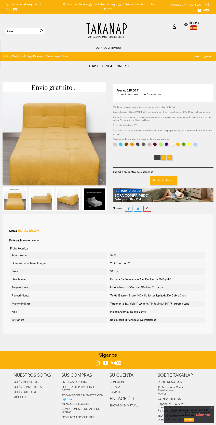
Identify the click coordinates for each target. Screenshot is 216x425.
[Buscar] (41, 31)
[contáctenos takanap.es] (15, 9)
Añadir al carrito (165, 180)
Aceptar (189, 419)
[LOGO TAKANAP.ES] (106, 30)
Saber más (203, 414)
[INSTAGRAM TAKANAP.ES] (207, 4)
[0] (182, 27)
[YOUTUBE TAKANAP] (207, 10)
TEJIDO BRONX (28, 230)
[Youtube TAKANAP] (117, 362)
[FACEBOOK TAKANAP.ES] (200, 10)
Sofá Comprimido (108, 48)
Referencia (15, 240)
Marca (13, 231)
